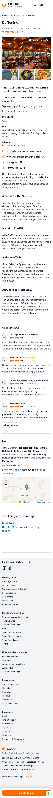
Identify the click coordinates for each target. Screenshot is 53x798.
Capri (4, 716)
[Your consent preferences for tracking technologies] (48, 793)
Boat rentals (7, 596)
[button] (26, 487)
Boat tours (7, 628)
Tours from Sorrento (11, 632)
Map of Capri (7, 600)
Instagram (12, 162)
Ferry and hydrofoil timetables (15, 589)
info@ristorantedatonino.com (24, 151)
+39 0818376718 (16, 167)
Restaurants (7, 660)
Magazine (6, 688)
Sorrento (6, 723)
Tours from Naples (10, 640)
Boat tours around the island (15, 617)
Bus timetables (9, 593)
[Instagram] (4, 568)
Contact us (7, 699)
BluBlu (12, 753)
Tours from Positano (11, 636)
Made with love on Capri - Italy (15, 776)
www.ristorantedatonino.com (23, 156)
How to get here (9, 581)
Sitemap (20, 762)
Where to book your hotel (13, 664)
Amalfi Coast (8, 720)
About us (6, 695)
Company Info (8, 762)
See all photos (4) (40, 40)
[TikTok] (10, 568)
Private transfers (9, 585)
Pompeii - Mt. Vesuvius (12, 739)
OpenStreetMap (35, 502)
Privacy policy (30, 765)
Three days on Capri (11, 624)
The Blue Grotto (9, 620)
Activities (6, 643)
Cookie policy (8, 769)
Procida (5, 735)
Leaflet (23, 502)
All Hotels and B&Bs (11, 656)
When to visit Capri (10, 604)
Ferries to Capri (10, 469)
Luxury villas (7, 668)
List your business (10, 703)
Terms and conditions (12, 765)
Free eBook (7, 692)
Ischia (4, 731)
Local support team (11, 684)
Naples (5, 727)
